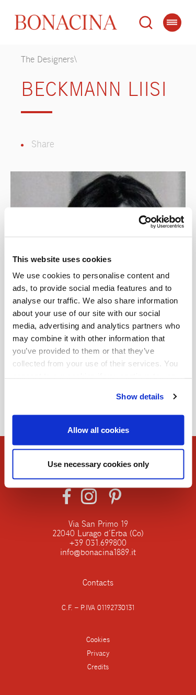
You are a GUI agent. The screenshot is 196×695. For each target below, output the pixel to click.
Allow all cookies (98, 429)
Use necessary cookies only (98, 464)
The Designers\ (48, 60)
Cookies (98, 640)
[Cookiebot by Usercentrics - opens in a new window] (139, 222)
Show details (140, 396)
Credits (98, 667)
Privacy (98, 653)
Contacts (98, 583)
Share (42, 144)
